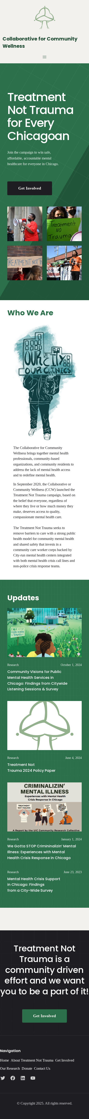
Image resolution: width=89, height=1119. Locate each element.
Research (13, 665)
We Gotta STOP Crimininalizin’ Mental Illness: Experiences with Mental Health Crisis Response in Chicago (41, 851)
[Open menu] (44, 57)
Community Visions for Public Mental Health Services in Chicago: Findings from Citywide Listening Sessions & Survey (37, 680)
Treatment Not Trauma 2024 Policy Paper (31, 767)
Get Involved (29, 188)
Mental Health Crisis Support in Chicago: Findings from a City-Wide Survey (33, 884)
